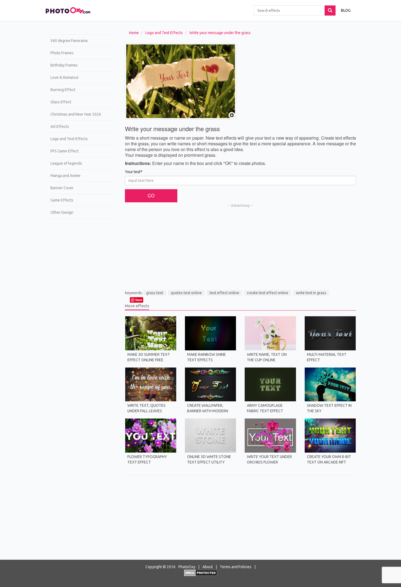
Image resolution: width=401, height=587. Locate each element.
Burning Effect (62, 90)
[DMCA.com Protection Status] (200, 572)
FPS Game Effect (64, 151)
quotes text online (186, 293)
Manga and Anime (65, 175)
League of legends (66, 163)
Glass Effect (60, 102)
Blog (346, 10)
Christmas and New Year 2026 (75, 114)
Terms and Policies (236, 567)
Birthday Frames (64, 65)
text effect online (224, 293)
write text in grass (311, 293)
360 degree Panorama (69, 40)
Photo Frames (62, 53)
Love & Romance (64, 77)
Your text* (133, 172)
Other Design (61, 212)
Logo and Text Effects (69, 139)
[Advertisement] (81, 307)
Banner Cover (62, 188)
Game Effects (61, 200)
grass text (154, 293)
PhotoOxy (186, 567)
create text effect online (267, 293)
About (207, 567)
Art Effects (59, 126)
